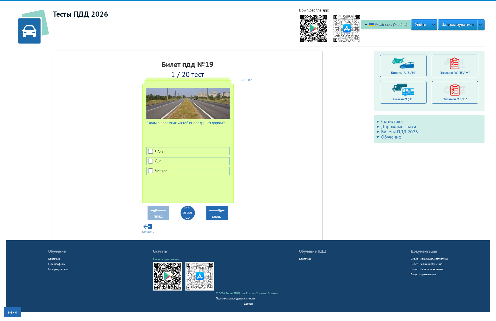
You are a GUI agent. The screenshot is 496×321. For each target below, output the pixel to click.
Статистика (392, 121)
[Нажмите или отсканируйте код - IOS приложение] (346, 28)
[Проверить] (188, 213)
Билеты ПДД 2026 (399, 131)
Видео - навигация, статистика (429, 259)
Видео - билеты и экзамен (427, 269)
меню (12, 312)
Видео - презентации (423, 274)
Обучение (391, 136)
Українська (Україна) (390, 24)
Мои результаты (58, 269)
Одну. (159, 151)
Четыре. (161, 170)
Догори (248, 303)
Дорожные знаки (398, 126)
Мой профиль (56, 264)
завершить (148, 231)
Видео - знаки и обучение (426, 264)
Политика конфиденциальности (235, 298)
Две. (158, 160)
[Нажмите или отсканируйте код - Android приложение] (313, 28)
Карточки (54, 259)
